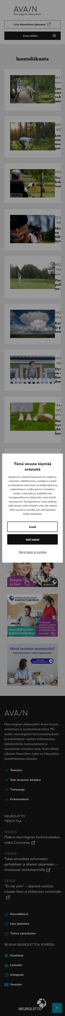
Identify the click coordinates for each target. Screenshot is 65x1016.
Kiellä (32, 527)
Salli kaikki (32, 539)
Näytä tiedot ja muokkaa (33, 552)
